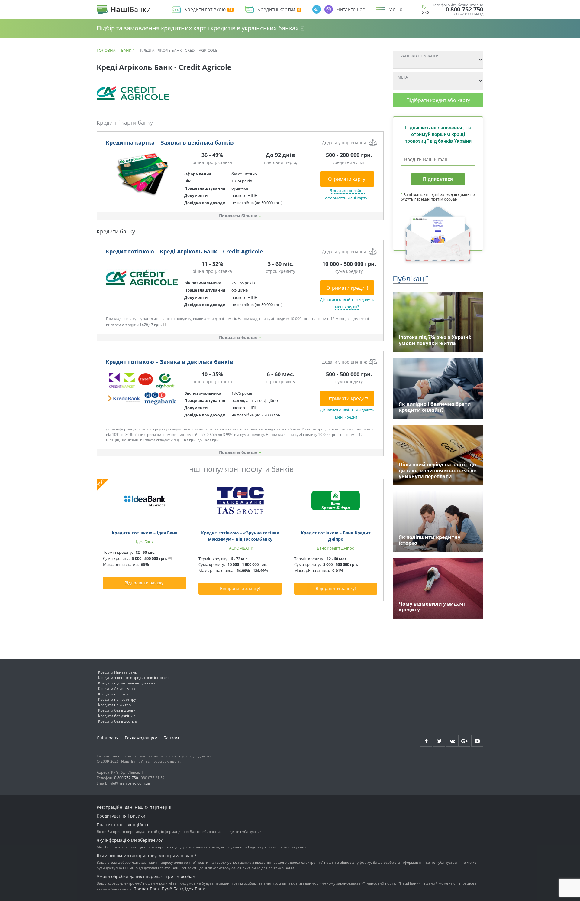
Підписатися (438, 179)
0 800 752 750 (464, 9)
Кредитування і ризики (121, 816)
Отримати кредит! (347, 288)
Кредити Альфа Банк (116, 688)
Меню (395, 9)
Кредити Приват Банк (117, 672)
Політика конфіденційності (125, 825)
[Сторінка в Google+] (464, 741)
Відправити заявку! (144, 583)
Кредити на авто (113, 694)
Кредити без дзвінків (116, 715)
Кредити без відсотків (117, 721)
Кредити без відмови (117, 710)
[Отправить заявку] (142, 174)
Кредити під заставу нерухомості (127, 683)
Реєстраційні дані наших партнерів (134, 807)
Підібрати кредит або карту (438, 100)
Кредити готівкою (205, 9)
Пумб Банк (172, 889)
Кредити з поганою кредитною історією (133, 677)
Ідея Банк (195, 889)
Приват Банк (146, 889)
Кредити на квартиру (117, 699)
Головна (106, 50)
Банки (127, 50)
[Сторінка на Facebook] (426, 741)
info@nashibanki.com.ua (129, 783)
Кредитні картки (276, 9)
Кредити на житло (114, 704)
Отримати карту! (347, 179)
